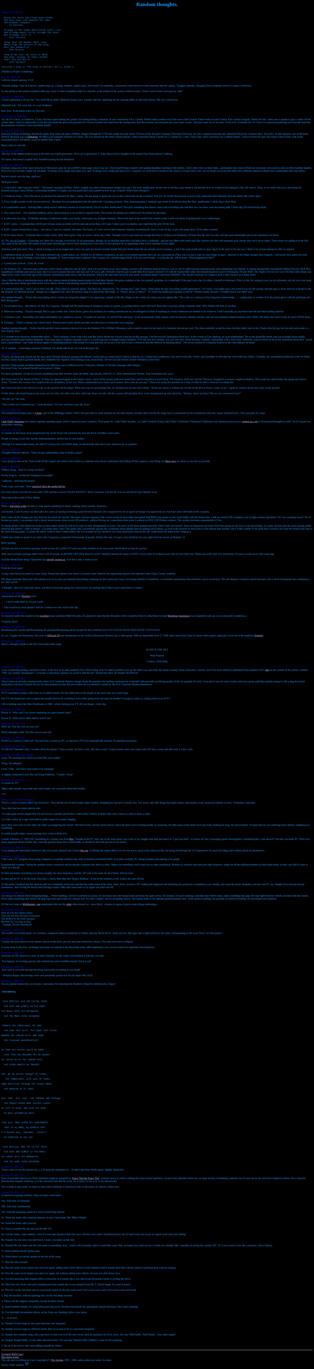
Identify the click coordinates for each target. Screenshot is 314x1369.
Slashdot (25, 596)
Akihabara (32, 136)
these (168, 461)
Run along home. (10, 1357)
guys (173, 461)
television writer (18, 506)
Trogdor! (258, 635)
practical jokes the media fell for (48, 486)
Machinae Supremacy (179, 615)
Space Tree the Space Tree (85, 1178)
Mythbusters (29, 904)
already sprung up (56, 559)
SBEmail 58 (53, 635)
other (69, 904)
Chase (38, 413)
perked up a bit (250, 421)
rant (267, 670)
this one (84, 850)
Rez (71, 839)
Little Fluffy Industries (12, 421)
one (38, 904)
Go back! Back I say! (12, 1354)
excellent (44, 615)
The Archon (57, 1360)
